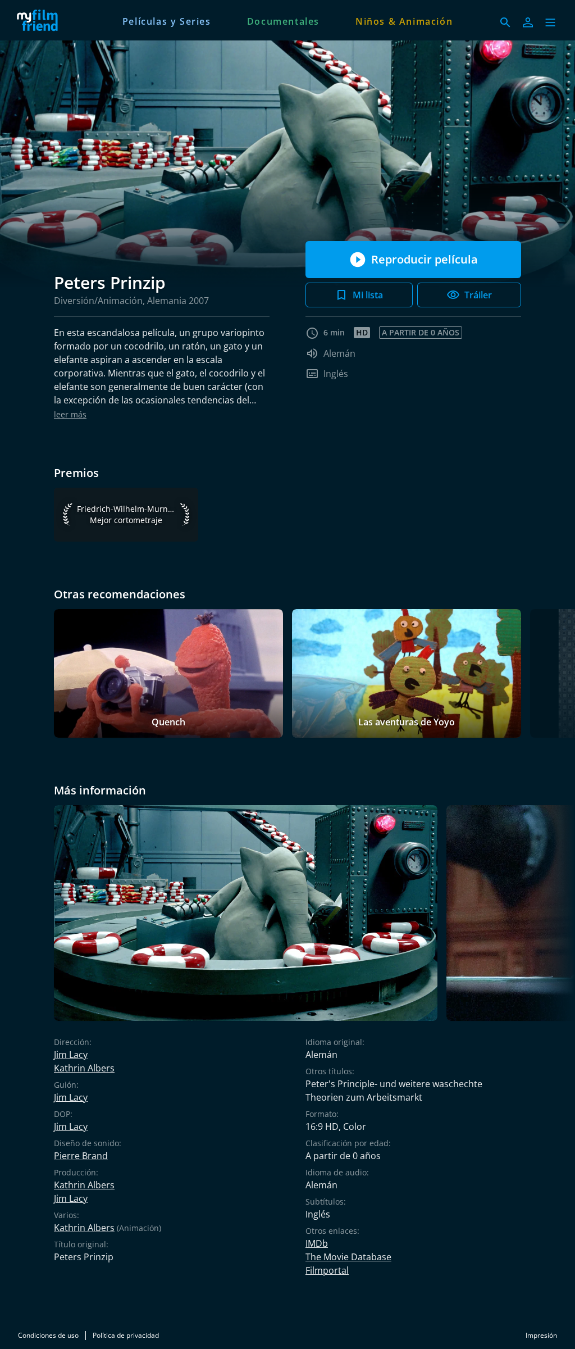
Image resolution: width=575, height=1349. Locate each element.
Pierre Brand (81, 1156)
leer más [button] (70, 414)
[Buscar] (505, 22)
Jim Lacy (71, 1054)
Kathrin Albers (84, 1068)
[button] (550, 22)
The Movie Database (348, 1257)
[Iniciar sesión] (528, 22)
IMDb (316, 1243)
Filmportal (327, 1270)
